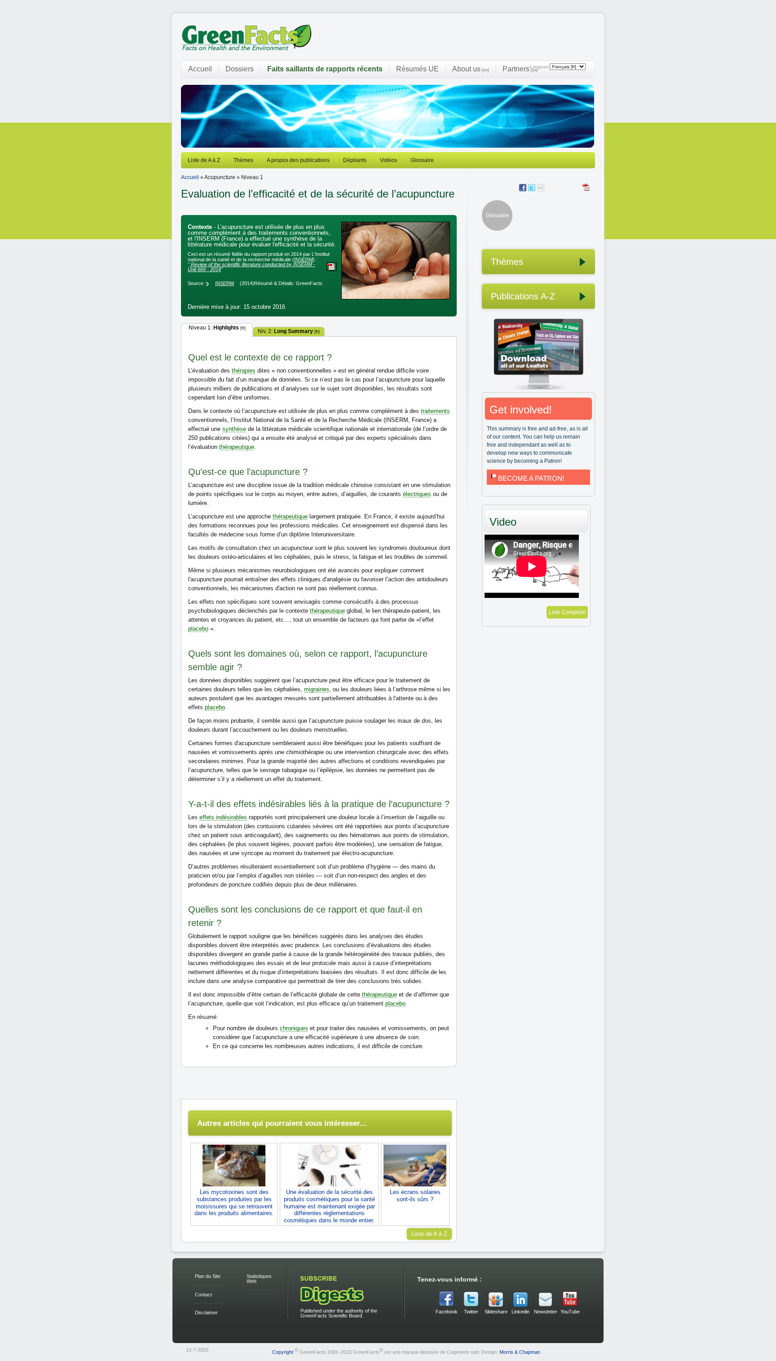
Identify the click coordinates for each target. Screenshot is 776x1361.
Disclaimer (206, 1312)
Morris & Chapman (519, 1352)
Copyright (282, 1352)
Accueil (200, 69)
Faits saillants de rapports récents (325, 69)
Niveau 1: (217, 328)
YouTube (570, 1311)
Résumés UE (417, 69)
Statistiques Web (259, 1278)
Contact (203, 1294)
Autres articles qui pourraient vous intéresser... (281, 1123)
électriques (417, 494)
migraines (316, 689)
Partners (520, 69)
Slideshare (496, 1311)
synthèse (234, 429)
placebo (198, 628)
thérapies (244, 370)
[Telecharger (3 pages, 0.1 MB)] (587, 187)
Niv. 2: (289, 331)
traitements (435, 411)
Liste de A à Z (204, 160)
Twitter (471, 1311)
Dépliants (354, 160)
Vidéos (388, 160)
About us (470, 69)
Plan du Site (207, 1276)
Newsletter (545, 1311)
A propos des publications (298, 160)
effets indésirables (223, 817)
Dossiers (239, 69)
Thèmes (243, 160)
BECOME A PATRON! (531, 478)
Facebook (447, 1311)
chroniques (294, 1028)
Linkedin (520, 1311)
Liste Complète (567, 612)
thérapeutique (236, 446)
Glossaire (422, 160)
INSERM (303, 259)
